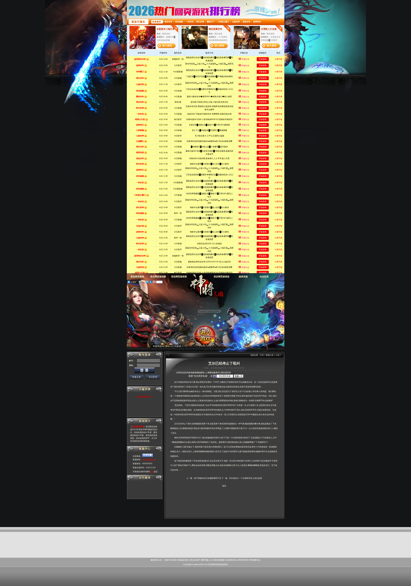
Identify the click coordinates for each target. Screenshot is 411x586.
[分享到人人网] (150, 282)
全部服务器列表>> (145, 397)
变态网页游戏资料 (179, 277)
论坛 (152, 471)
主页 (262, 355)
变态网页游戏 (203, 286)
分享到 (179, 372)
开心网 (220, 372)
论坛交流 (264, 276)
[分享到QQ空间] (140, 282)
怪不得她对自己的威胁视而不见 (207, 478)
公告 (278, 355)
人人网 (207, 372)
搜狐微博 (200, 372)
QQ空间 (185, 372)
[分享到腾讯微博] (147, 282)
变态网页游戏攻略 (221, 277)
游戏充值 (243, 276)
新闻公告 (270, 355)
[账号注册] (136, 377)
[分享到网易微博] (154, 282)
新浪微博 (192, 372)
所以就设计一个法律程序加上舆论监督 (245, 478)
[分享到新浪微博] (143, 282)
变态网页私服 (214, 564)
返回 (224, 486)
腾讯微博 (213, 372)
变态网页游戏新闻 (158, 277)
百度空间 (227, 372)
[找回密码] (153, 377)
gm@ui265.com (149, 459)
